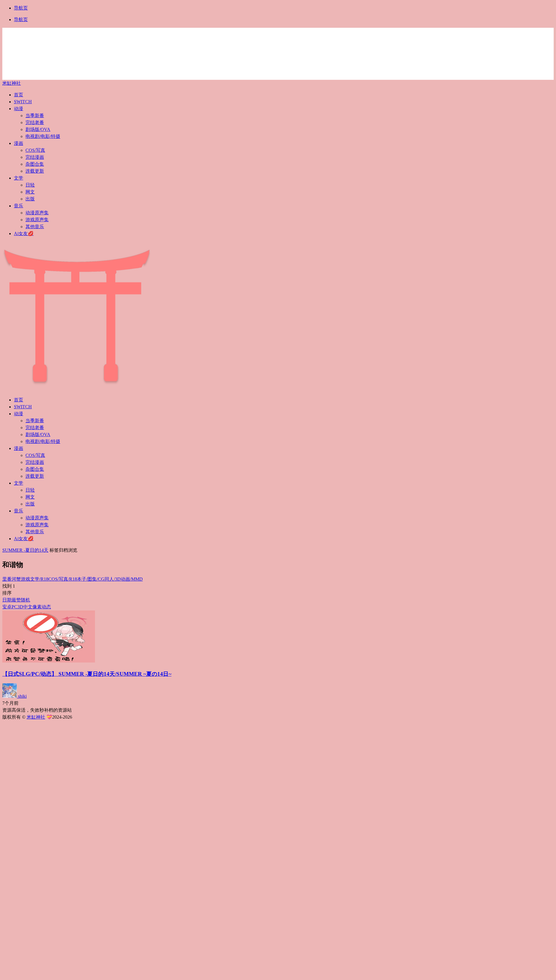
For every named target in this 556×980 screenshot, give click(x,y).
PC (14, 606)
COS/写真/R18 (62, 579)
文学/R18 (39, 579)
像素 (37, 606)
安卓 (7, 606)
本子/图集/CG (91, 579)
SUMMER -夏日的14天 (25, 550)
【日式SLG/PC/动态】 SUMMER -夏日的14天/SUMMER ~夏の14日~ (86, 674)
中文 (27, 606)
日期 (7, 599)
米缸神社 (11, 83)
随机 (25, 599)
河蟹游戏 (21, 579)
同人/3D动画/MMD (124, 579)
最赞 (16, 599)
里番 (7, 579)
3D (20, 606)
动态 (46, 606)
